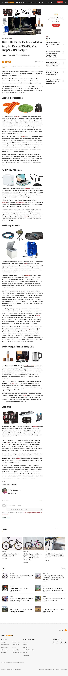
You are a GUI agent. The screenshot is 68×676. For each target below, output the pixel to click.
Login (41, 500)
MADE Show (25, 551)
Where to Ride (4, 649)
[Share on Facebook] (3, 62)
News (46, 551)
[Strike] (14, 509)
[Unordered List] (17, 509)
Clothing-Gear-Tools (17, 652)
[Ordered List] (15, 509)
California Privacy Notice (49, 669)
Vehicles (14, 484)
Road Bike (4, 551)
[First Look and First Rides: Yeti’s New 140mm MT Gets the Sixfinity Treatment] (5, 609)
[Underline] (12, 509)
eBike (28, 2)
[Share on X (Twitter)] (6, 62)
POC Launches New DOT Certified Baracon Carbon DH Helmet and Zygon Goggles (52, 72)
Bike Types (4, 642)
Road (20, 2)
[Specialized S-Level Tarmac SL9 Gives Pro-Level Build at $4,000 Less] (12, 543)
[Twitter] (57, 642)
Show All (63, 568)
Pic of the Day (4, 647)
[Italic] (10, 509)
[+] (26, 509)
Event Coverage (43, 2)
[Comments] (36, 62)
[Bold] (8, 509)
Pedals (11, 596)
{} (24, 509)
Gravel (24, 2)
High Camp (29, 365)
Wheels (44, 596)
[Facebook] (53, 642)
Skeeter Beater (33, 154)
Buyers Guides (51, 2)
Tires (44, 607)
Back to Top (60, 630)
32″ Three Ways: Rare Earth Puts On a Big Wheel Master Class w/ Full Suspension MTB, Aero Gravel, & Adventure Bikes (53, 577)
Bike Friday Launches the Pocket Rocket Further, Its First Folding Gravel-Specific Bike (53, 81)
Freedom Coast (29, 467)
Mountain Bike (13, 607)
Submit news (26, 647)
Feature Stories (34, 2)
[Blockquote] (19, 509)
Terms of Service (64, 669)
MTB (17, 2)
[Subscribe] (65, 642)
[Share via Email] (9, 62)
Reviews (14, 647)
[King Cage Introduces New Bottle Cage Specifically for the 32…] (5, 588)
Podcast (25, 652)
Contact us (25, 644)
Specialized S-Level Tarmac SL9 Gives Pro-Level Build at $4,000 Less (53, 44)
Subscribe (60, 2)
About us (25, 642)
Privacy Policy (41, 669)
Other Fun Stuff (15, 644)
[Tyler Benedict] (4, 491)
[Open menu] (2, 2)
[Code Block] (21, 509)
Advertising (26, 655)
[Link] (23, 509)
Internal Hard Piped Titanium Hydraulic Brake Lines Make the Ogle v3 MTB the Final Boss (53, 63)
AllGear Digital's (12, 662)
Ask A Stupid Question (28, 649)
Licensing (57, 669)
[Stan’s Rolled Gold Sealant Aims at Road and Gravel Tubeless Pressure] (38, 609)
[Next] (58, 529)
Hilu (29, 297)
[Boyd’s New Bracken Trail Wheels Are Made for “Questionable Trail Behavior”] (38, 598)
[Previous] (56, 529)
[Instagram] (61, 642)
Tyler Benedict (11, 55)
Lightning (20, 202)
